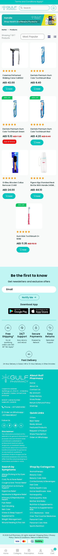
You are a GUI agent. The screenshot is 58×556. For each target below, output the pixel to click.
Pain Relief (6, 503)
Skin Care (6, 509)
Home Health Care (38, 488)
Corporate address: (9, 389)
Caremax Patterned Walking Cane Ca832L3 (13, 76)
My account (35, 393)
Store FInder (35, 399)
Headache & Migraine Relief (14, 494)
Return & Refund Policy (40, 403)
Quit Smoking (8, 506)
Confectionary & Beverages (42, 481)
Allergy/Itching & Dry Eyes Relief (13, 475)
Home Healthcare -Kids (40, 491)
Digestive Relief (9, 491)
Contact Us (35, 389)
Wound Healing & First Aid (13, 522)
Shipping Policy (42, 535)
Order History (36, 396)
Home (4, 30)
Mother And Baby (37, 501)
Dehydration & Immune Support (12, 487)
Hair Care (34, 485)
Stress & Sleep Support (12, 513)
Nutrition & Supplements (41, 504)
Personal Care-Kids (38, 523)
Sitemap (34, 406)
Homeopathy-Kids (38, 498)
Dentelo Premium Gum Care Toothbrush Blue (41, 76)
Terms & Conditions (22, 537)
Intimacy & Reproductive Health (13, 498)
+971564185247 (9, 415)
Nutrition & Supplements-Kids (42, 508)
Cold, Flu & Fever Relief (12, 479)
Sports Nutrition (37, 526)
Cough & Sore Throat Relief (14, 483)
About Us (34, 386)
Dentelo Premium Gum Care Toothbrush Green (13, 130)
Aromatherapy (36, 471)
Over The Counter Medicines (43, 516)
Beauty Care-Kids (38, 478)
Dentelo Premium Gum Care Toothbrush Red (41, 130)
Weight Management (12, 519)
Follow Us (6, 420)
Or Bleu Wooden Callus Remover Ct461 (13, 183)
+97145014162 (18, 407)
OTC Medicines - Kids (39, 513)
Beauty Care (35, 475)
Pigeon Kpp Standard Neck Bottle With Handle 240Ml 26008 (42, 185)
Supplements (8, 516)
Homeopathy (36, 494)
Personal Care (36, 519)
